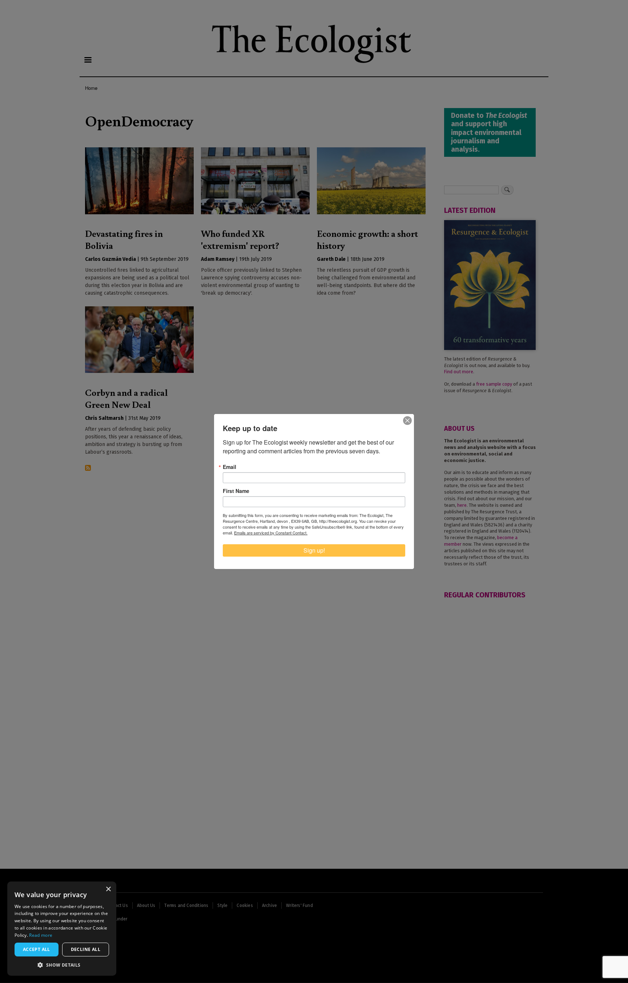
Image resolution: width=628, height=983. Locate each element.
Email (229, 466)
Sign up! (314, 550)
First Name (236, 490)
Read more (40, 935)
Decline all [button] (85, 949)
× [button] (108, 889)
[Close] (407, 420)
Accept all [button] (36, 949)
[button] (62, 964)
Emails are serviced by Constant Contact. (270, 533)
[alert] (61, 928)
